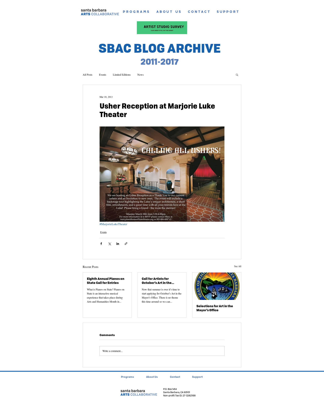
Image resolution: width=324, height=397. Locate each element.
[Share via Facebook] (101, 243)
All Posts (87, 74)
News (140, 74)
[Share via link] (126, 243)
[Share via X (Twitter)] (109, 243)
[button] (237, 74)
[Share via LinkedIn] (117, 243)
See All (237, 266)
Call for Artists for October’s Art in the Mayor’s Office (157, 281)
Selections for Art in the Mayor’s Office (214, 308)
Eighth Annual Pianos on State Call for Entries (105, 281)
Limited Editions (122, 74)
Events (102, 74)
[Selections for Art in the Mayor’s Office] (216, 286)
